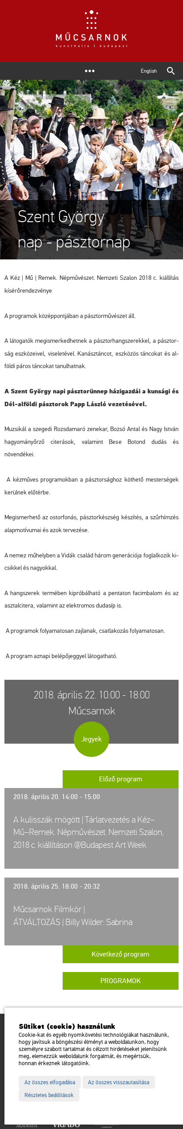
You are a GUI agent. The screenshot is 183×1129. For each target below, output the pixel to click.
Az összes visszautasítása (118, 1082)
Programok (120, 980)
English (149, 71)
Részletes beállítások (49, 1095)
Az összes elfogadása (49, 1082)
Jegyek (91, 739)
